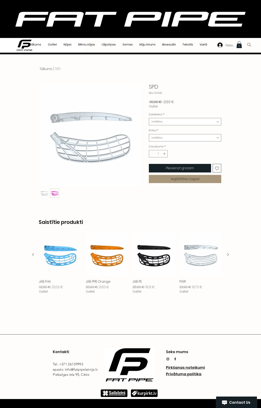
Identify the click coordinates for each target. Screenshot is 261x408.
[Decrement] (151, 153)
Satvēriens (156, 114)
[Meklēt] (249, 44)
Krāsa (153, 130)
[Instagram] (168, 359)
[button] (239, 44)
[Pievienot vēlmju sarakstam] (217, 168)
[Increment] (164, 153)
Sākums (46, 69)
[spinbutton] (158, 153)
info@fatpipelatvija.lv (81, 369)
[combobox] (185, 121)
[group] (130, 263)
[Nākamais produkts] (228, 254)
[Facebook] (175, 359)
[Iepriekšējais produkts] (33, 254)
